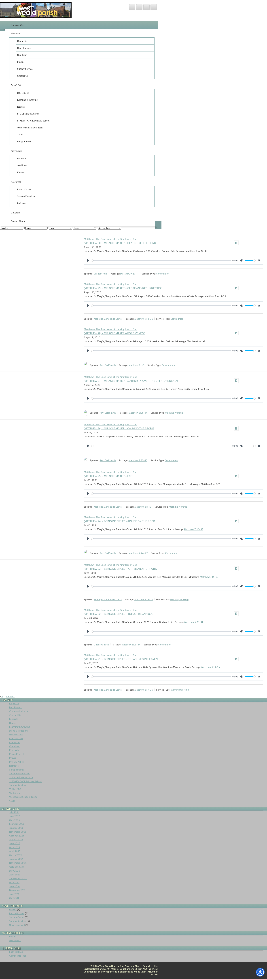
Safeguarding (17, 24)
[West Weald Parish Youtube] (139, 7)
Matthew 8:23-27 (138, 460)
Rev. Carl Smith (108, 365)
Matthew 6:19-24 (210, 667)
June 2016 (14, 886)
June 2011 (14, 894)
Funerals (21, 172)
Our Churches (24, 47)
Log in (12, 936)
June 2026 (14, 816)
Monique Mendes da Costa (108, 318)
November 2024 (18, 863)
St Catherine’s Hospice (28, 113)
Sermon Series (16, 917)
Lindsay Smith (101, 644)
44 (7, 696)
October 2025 (16, 835)
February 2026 (17, 824)
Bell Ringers (23, 92)
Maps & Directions (18, 730)
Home (12, 723)
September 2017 (18, 878)
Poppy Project (24, 141)
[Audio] (236, 242)
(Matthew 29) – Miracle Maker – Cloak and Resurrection (123, 288)
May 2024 (14, 870)
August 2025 (16, 839)
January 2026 (16, 828)
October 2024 (16, 867)
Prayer (12, 758)
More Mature (16, 734)
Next (12, 696)
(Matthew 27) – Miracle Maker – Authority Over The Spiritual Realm (131, 381)
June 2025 (14, 843)
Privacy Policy (18, 220)
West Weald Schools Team (30, 127)
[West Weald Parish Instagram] (153, 7)
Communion (162, 273)
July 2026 (14, 812)
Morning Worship (174, 412)
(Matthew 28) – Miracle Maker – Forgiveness (114, 333)
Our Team (22, 54)
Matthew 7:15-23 (209, 577)
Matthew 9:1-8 (136, 365)
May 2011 (14, 898)
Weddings (22, 165)
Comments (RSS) (18, 955)
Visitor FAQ (15, 789)
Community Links (18, 711)
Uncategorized (17, 925)
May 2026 (14, 820)
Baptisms (21, 158)
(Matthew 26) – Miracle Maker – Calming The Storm (119, 428)
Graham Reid (100, 273)
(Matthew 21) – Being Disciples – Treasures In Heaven (121, 659)
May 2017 (14, 882)
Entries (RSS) (16, 952)
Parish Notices (24, 189)
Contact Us (22, 75)
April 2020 (15, 874)
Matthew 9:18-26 (143, 318)
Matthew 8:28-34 (138, 412)
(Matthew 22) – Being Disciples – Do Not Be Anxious (118, 614)
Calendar (15, 212)
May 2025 (14, 847)
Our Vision (22, 41)
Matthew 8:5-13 (142, 506)
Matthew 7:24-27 (193, 529)
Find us (20, 61)
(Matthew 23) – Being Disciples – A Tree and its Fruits (120, 569)
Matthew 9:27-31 (129, 273)
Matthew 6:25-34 (193, 622)
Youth (20, 134)
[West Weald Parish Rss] (146, 7)
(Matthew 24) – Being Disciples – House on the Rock (119, 521)
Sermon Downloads (26, 196)
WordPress (15, 940)
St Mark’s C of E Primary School (33, 120)
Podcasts (21, 203)
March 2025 (15, 855)
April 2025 (14, 851)
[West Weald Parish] (36, 17)
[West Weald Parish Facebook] (132, 7)
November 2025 (17, 831)
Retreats (21, 106)
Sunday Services (25, 68)
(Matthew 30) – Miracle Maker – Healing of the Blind (120, 243)
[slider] (161, 260)
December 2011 (17, 890)
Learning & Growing (27, 99)
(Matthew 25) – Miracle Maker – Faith (109, 476)
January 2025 (16, 859)
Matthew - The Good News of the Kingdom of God (110, 239)
